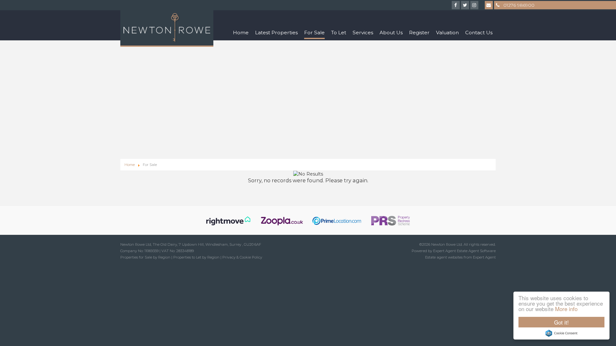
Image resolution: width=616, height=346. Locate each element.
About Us (391, 32)
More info (566, 309)
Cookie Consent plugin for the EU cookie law (561, 333)
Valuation (447, 32)
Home (241, 32)
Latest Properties (276, 32)
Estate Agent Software (476, 251)
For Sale (314, 32)
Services (363, 32)
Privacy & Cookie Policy (242, 257)
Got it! (561, 322)
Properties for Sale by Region (145, 257)
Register (419, 32)
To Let (338, 32)
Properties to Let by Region (196, 257)
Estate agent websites (444, 257)
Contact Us (478, 32)
